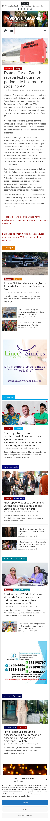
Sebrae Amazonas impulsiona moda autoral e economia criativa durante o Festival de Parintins (32, 544)
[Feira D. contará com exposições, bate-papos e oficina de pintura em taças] (9, 528)
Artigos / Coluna (10, 728)
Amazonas (8, 69)
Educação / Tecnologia (21, 590)
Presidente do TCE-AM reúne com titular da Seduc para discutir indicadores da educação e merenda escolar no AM (24, 598)
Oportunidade (19, 498)
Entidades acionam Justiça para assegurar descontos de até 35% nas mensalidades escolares (23, 237)
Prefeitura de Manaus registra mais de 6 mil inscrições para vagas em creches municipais (31, 626)
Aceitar (25, 803)
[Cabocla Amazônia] (5, 30)
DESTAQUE (8, 429)
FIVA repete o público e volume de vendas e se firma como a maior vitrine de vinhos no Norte (24, 505)
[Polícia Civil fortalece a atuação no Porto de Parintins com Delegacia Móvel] (25, 253)
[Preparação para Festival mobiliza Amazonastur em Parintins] (9, 321)
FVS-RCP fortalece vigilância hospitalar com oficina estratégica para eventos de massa (31, 312)
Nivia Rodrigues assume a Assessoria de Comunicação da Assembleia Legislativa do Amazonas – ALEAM (22, 736)
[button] (46, 779)
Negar (25, 809)
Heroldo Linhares (29, 292)
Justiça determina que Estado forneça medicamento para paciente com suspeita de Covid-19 (25, 220)
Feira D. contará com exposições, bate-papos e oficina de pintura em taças (31, 531)
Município (17, 279)
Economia (18, 429)
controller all (26, 90)
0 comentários (39, 90)
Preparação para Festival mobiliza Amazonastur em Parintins (31, 323)
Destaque (18, 69)
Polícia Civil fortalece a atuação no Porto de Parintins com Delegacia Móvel (25, 286)
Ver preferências (25, 815)
